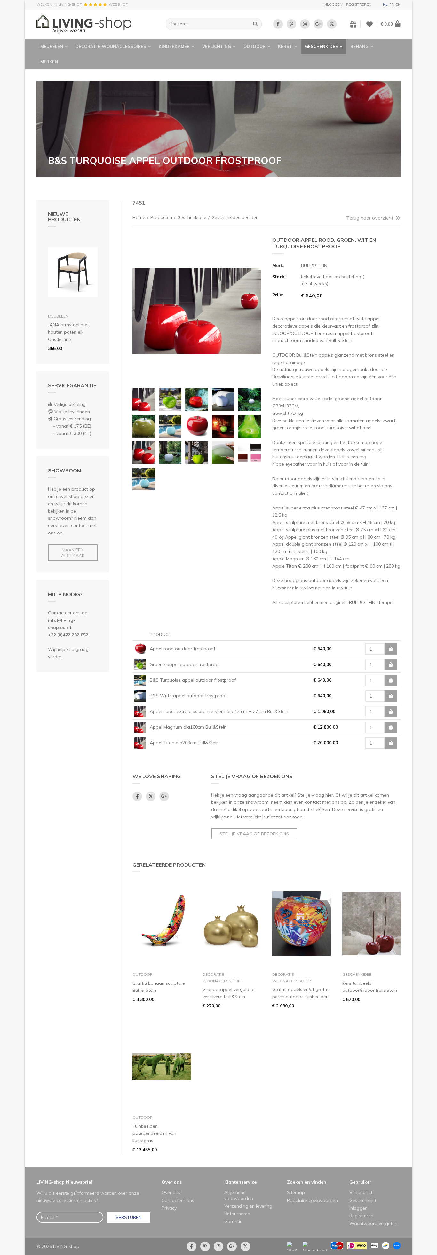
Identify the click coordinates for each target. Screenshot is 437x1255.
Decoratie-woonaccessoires (110, 46)
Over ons (172, 1182)
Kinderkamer (174, 46)
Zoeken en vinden (306, 1182)
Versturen (128, 1217)
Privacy (169, 1208)
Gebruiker (360, 1182)
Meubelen (51, 46)
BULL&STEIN (314, 266)
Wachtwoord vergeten (373, 1223)
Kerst (285, 46)
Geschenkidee (321, 46)
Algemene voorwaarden (238, 1195)
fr (391, 4)
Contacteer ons (178, 1200)
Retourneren (237, 1214)
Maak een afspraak (72, 552)
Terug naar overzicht (369, 218)
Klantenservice (240, 1182)
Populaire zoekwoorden (312, 1200)
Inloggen (332, 4)
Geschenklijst (362, 1200)
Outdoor (254, 46)
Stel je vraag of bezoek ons (254, 834)
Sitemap (296, 1192)
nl (385, 4)
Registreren (358, 4)
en (398, 4)
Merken (49, 61)
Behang (359, 46)
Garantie (233, 1221)
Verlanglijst (360, 1192)
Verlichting (216, 46)
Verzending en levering (248, 1206)
